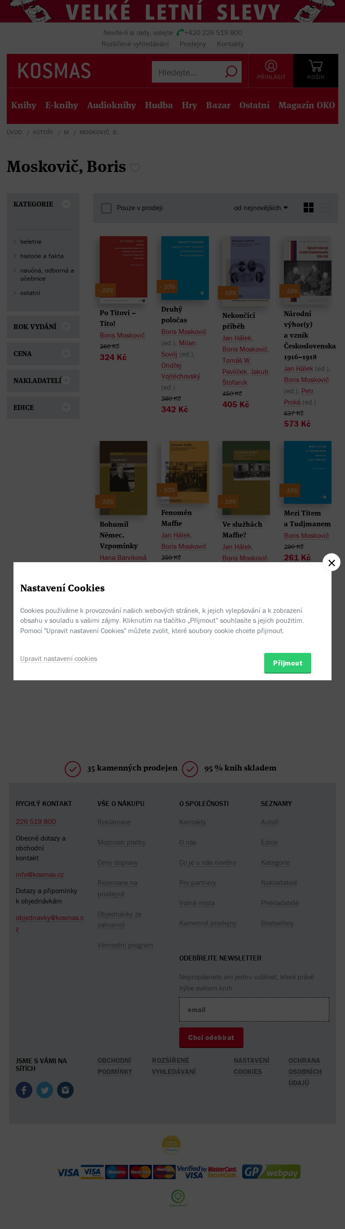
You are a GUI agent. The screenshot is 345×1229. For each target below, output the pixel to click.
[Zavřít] (332, 562)
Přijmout (287, 662)
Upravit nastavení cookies (58, 658)
